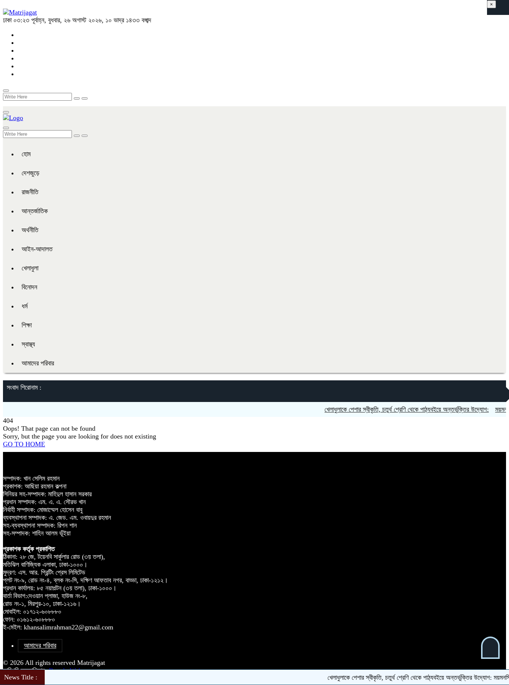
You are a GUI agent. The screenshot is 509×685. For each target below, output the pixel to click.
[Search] (6, 90)
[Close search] (85, 98)
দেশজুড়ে (30, 173)
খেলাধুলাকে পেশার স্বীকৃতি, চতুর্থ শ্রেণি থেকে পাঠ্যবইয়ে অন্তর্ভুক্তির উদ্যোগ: (397, 409)
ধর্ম (25, 306)
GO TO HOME (24, 444)
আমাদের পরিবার (38, 363)
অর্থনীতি (30, 230)
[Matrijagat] (20, 12)
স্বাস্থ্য (28, 344)
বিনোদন (29, 287)
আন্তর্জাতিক (35, 211)
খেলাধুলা (30, 268)
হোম (26, 154)
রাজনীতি (30, 192)
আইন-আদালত (37, 249)
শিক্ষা (27, 325)
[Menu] (6, 112)
